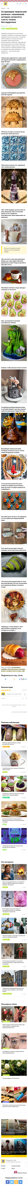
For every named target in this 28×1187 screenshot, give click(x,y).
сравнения (6, 1021)
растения (6, 1075)
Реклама (3, 1166)
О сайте (3, 1168)
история (6, 966)
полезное (6, 797)
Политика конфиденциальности (13, 1161)
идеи (5, 772)
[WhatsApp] (24, 679)
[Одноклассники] (14, 679)
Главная (3, 8)
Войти (13, 1168)
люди (5, 887)
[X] (20, 679)
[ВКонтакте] (5, 679)
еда (8, 8)
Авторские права (16, 1166)
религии (5, 914)
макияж (5, 1048)
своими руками (12, 28)
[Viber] (22, 679)
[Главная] (5, 3)
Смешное (6, 746)
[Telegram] (26, 679)
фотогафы (6, 939)
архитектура (7, 993)
